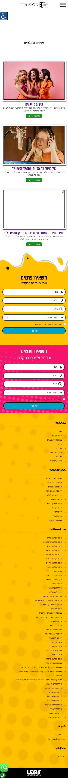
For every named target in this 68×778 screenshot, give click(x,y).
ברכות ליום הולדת (55, 520)
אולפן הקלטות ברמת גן (54, 659)
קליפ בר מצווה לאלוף (54, 495)
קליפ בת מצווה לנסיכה (54, 491)
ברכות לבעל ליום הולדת (53, 663)
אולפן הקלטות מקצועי (54, 567)
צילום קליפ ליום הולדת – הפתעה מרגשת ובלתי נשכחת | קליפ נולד (39, 679)
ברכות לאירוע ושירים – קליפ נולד (50, 613)
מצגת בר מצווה (56, 654)
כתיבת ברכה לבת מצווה (53, 629)
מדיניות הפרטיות (56, 461)
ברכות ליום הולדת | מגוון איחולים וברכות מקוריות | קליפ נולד (41, 667)
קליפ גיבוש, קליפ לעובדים (53, 503)
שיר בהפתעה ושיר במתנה (53, 621)
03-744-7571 (60, 735)
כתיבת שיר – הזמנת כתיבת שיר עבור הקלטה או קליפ (34, 233)
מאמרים (59, 444)
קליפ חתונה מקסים (55, 487)
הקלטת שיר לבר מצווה (54, 575)
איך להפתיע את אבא (54, 700)
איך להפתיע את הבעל (54, 692)
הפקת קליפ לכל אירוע (54, 478)
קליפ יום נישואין (56, 499)
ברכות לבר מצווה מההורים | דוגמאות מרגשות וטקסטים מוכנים (40, 671)
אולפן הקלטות (57, 507)
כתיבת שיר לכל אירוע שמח (52, 596)
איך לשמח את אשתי (55, 717)
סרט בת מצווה (57, 646)
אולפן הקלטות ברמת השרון (52, 542)
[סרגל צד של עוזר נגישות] (4, 16)
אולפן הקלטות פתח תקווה (52, 554)
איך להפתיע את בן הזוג (54, 684)
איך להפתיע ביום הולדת (53, 705)
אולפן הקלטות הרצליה (54, 558)
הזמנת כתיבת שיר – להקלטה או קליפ (49, 617)
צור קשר (59, 456)
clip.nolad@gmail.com (56, 739)
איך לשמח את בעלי (55, 713)
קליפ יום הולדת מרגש (54, 482)
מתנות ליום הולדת (55, 675)
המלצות (59, 448)
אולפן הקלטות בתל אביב (53, 550)
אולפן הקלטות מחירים (54, 563)
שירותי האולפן (57, 436)
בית (60, 431)
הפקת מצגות (57, 516)
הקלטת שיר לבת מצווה (54, 579)
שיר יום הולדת (57, 584)
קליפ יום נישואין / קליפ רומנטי (51, 604)
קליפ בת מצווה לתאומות (53, 634)
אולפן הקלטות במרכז (54, 538)
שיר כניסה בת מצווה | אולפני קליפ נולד (34, 169)
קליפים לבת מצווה (55, 638)
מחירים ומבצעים (56, 452)
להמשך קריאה (34, 115)
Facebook (61, 756)
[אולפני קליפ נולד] (34, 5)
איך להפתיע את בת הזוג (53, 688)
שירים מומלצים (34, 105)
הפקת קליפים (57, 571)
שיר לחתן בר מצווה (55, 588)
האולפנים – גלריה (55, 625)
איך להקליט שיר (56, 709)
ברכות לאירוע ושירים (54, 440)
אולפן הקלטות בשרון (54, 546)
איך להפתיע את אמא (54, 696)
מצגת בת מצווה (56, 642)
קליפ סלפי (58, 512)
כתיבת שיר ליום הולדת (54, 650)
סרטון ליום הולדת (55, 592)
